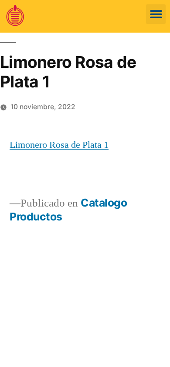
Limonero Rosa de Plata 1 (59, 145)
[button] (156, 14)
